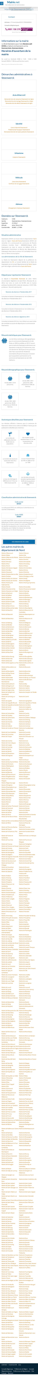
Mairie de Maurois (24, 1017)
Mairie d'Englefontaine (8, 776)
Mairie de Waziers (7, 1341)
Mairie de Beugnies (7, 637)
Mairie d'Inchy (23, 922)
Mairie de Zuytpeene (25, 1356)
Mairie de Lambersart (25, 941)
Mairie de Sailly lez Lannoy (9, 1171)
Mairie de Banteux (7, 599)
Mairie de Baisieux (24, 595)
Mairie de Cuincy (24, 743)
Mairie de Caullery (7, 715)
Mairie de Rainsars (7, 1133)
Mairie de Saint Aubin (25, 1183)
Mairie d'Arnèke (6, 570)
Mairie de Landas (24, 943)
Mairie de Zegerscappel (8, 1354)
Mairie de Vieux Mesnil (8, 1293)
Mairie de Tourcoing (7, 1272)
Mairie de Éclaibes (24, 768)
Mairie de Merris (6, 1023)
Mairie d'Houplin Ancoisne (9, 918)
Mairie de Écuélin (7, 770)
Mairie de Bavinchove (8, 606)
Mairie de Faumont (7, 808)
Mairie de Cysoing (7, 747)
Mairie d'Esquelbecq (8, 795)
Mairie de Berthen (24, 631)
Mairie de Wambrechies (26, 1314)
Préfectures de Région (21, 1369)
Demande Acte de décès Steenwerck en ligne (19, 103)
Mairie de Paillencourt (25, 1090)
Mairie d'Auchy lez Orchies (9, 580)
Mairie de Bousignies (25, 661)
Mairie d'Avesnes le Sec (8, 589)
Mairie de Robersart (25, 1145)
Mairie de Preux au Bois (26, 1110)
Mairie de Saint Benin (25, 1185)
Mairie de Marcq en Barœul (10, 998)
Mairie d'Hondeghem (25, 907)
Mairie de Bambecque (25, 597)
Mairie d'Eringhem (7, 785)
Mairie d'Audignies (24, 580)
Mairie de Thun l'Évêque (9, 1263)
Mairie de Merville (24, 1023)
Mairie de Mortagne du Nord (10, 1046)
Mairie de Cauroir (24, 715)
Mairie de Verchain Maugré (27, 1284)
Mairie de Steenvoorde (26, 1249)
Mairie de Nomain (24, 1067)
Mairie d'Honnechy (25, 909)
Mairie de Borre (23, 650)
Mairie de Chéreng (24, 720)
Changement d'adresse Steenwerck (19, 208)
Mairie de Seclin (23, 1227)
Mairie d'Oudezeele (25, 1088)
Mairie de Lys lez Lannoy (26, 989)
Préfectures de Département (21, 1371)
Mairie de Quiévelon (25, 1120)
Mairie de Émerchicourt (9, 774)
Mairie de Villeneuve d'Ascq (10, 1295)
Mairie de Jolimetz (24, 926)
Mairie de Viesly (23, 1289)
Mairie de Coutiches (7, 734)
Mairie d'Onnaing (24, 1082)
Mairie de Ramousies (25, 1135)
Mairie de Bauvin (7, 604)
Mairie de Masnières (8, 1013)
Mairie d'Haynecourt (25, 892)
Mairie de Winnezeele (8, 1350)
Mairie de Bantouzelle (8, 601)
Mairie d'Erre (23, 787)
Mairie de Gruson (24, 867)
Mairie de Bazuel (24, 606)
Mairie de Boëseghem (25, 646)
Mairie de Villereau (24, 1295)
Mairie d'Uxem (6, 1278)
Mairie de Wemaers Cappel (27, 1341)
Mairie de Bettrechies (25, 635)
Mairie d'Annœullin (24, 562)
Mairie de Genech (24, 850)
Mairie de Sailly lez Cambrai (27, 1168)
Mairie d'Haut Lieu (24, 888)
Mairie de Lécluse (7, 956)
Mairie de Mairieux (24, 991)
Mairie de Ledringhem (8, 958)
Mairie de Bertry (6, 633)
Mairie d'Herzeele (24, 903)
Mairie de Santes (6, 1221)
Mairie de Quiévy (24, 1122)
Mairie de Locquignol (8, 977)
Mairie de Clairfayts (25, 722)
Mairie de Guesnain (7, 869)
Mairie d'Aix (22, 555)
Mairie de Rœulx (6, 1168)
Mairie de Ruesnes (24, 1162)
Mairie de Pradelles (7, 1107)
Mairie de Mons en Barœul (27, 1036)
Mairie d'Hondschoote (8, 909)
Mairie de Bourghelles (25, 656)
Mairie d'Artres (23, 570)
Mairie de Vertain (24, 1287)
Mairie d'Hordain (24, 911)
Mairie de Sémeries (7, 1230)
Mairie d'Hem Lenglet (8, 899)
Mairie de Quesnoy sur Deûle (10, 1120)
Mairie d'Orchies (24, 1084)
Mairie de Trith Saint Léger (9, 1276)
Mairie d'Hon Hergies (8, 907)
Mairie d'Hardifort (24, 878)
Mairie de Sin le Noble (8, 1238)
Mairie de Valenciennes (26, 1278)
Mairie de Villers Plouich (9, 1301)
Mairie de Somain (24, 1242)
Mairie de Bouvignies (8, 671)
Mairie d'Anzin (6, 566)
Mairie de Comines (24, 726)
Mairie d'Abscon (24, 553)
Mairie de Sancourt (24, 1219)
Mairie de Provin (6, 1116)
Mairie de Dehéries (24, 749)
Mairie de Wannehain (25, 1316)
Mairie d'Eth (5, 804)
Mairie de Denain (7, 751)
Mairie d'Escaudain (24, 789)
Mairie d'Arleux (23, 566)
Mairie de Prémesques (25, 1107)
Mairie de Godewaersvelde (27, 854)
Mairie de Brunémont (8, 684)
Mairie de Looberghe (25, 979)
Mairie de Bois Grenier (8, 648)
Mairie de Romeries (25, 1150)
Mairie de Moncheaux (25, 1031)
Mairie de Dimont (24, 753)
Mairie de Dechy (6, 749)
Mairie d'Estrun (6, 802)
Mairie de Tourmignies (25, 1272)
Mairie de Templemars (25, 1255)
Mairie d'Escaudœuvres (9, 791)
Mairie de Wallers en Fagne (10, 1312)
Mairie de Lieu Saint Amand (27, 968)
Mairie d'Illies (5, 922)
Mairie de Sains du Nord (26, 1175)
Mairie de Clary (6, 724)
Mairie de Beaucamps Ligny (10, 608)
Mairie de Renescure (25, 1139)
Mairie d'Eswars (23, 802)
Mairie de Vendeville (8, 1284)
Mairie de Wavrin (24, 1337)
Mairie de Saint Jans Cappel (27, 1192)
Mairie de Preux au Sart (9, 1112)
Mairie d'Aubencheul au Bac (10, 574)
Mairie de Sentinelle (25, 939)
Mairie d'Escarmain (7, 789)
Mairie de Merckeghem (8, 1021)
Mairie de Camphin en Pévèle (27, 692)
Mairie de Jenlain (24, 924)
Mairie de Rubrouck (7, 1162)
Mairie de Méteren (7, 1025)
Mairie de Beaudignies (25, 608)
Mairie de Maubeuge (25, 1015)
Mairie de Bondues (7, 650)
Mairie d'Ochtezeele (25, 1078)
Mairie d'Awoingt (24, 591)
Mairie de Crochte (7, 741)
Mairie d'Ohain (23, 1080)
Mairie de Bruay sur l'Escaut (27, 677)
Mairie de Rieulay (24, 1143)
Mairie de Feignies (7, 810)
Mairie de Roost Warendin (9, 1156)
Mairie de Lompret (7, 979)
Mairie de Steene (7, 1249)
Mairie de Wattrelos (7, 1333)
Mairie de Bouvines (25, 671)
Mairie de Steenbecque (26, 1247)
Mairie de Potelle (24, 1105)
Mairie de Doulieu (24, 949)
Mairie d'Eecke (23, 770)
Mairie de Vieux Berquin (9, 1291)
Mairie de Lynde (6, 989)
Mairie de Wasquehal (8, 1327)
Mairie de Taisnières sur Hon (10, 1255)
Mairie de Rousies (7, 1160)
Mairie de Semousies (25, 1230)
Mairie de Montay (24, 1038)
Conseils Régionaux (7, 1369)
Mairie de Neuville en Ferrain (27, 1055)
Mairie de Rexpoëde (25, 1141)
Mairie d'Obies (23, 1076)
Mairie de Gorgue (7, 935)
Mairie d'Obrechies (7, 1078)
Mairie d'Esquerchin (25, 795)
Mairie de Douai (23, 760)
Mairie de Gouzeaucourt (9, 861)
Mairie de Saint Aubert (8, 1183)
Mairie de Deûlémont (25, 751)
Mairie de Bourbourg (8, 656)
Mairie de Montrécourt (8, 1044)
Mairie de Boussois (24, 667)
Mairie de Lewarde (24, 964)
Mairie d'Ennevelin (24, 779)
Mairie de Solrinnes (7, 1242)
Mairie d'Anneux (6, 562)
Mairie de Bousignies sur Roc (10, 663)
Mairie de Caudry (24, 713)
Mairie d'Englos (23, 776)
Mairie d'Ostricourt (7, 1088)
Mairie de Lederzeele (25, 956)
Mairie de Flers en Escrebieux (10, 821)
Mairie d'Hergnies (24, 899)
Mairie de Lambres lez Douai (10, 943)
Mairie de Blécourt (24, 644)
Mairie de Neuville (7, 939)
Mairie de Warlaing (24, 1322)
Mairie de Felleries (24, 810)
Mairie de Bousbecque (25, 658)
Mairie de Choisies (7, 722)
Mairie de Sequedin (25, 1232)
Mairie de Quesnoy (7, 953)
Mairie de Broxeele (7, 677)
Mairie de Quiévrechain (8, 1122)
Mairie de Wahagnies (25, 1305)
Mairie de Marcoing (25, 996)
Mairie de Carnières (25, 705)
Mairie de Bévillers (24, 639)
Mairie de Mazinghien (8, 1019)
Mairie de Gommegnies (26, 857)
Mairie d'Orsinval (24, 1086)
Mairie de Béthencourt (26, 633)
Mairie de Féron (6, 814)
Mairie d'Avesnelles (25, 587)
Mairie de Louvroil (24, 987)
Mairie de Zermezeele (25, 1354)
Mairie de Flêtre (6, 823)
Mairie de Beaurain (7, 614)
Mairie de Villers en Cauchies (27, 1297)
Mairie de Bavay (24, 604)
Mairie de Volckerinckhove (27, 1303)
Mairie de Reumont (7, 1141)
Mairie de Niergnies (7, 1065)
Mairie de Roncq (24, 1154)
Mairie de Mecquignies (26, 1019)
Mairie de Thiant (6, 1259)
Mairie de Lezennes (25, 966)
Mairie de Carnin (6, 707)
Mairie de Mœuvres (7, 1050)
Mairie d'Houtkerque (8, 920)
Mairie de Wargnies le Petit (27, 1320)
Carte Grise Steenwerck (19, 181)
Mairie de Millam (24, 1025)
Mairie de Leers (23, 958)
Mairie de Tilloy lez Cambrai (27, 1265)
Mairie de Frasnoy (7, 844)
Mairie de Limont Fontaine (9, 975)
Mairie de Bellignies (25, 623)
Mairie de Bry (23, 684)
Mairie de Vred (6, 1305)
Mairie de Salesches (7, 1217)
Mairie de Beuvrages (25, 637)
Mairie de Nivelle (6, 1067)
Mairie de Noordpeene (8, 1069)
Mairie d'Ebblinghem (8, 766)
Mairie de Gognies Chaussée (10, 857)
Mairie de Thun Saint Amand (27, 1263)
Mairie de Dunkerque (25, 764)
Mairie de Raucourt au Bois (10, 1137)
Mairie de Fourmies (7, 840)
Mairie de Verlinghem (8, 1287)
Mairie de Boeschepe (8, 646)
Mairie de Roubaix (7, 1158)
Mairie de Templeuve (8, 1257)
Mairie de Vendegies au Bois (10, 1280)
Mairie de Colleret (7, 726)
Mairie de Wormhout (25, 1350)
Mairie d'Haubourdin (25, 882)
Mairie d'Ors (5, 1086)
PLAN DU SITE (13, 1365)
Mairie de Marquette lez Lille (10, 1010)
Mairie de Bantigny (24, 599)
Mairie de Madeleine (25, 937)
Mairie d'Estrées (6, 800)
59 (13, 262)
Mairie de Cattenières (8, 713)
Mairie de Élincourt (24, 772)
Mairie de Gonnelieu (25, 859)
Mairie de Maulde (7, 1017)
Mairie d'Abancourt (7, 553)
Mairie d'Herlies (23, 901)
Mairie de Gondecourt (8, 859)
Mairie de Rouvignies (25, 1160)
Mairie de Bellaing (7, 623)
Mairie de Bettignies (7, 635)
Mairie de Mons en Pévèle (9, 1038)
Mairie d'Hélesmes (7, 897)
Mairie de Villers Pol (25, 1301)
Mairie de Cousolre (24, 732)
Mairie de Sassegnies (25, 1223)
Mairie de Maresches (8, 1002)
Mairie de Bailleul (7, 595)
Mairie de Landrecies (8, 945)
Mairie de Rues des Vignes (27, 960)
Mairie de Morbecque (25, 1044)
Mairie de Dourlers (24, 762)
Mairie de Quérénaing (25, 1118)
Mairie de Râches (7, 1124)
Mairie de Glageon (7, 854)
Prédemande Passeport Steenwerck (19, 130)
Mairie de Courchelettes (9, 732)
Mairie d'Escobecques (8, 793)
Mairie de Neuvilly (7, 1063)
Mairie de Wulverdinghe (9, 1352)
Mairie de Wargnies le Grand (10, 1320)
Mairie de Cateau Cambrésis (10, 949)
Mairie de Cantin (24, 696)
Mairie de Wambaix (7, 1314)
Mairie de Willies (24, 1348)
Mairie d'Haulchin (24, 884)
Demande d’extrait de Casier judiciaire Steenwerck (19, 132)
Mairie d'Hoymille (24, 920)
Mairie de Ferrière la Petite (9, 816)
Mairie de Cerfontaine (8, 717)
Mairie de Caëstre (24, 688)
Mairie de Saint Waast (8, 1213)
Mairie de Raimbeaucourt (26, 1128)
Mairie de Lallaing (7, 941)
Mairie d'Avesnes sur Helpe (10, 591)
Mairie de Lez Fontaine (8, 966)
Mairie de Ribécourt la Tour (10, 1143)
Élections (10, 1373)
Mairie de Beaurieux (7, 618)
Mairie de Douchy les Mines (10, 762)
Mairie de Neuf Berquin (8, 1053)
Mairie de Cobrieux (24, 724)
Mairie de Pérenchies (25, 1093)
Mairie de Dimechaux (8, 753)
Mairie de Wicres (6, 1346)
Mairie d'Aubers (6, 576)
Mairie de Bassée (24, 928)
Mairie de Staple (6, 1247)
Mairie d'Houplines (24, 918)
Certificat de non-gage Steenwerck (19, 184)
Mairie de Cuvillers (24, 745)
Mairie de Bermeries (7, 629)
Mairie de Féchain (24, 808)
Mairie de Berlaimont (8, 627)
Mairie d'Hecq (23, 894)
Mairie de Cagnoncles (8, 690)
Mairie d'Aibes (6, 555)
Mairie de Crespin (7, 736)
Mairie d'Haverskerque (8, 892)
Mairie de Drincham (7, 764)
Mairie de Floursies (24, 827)
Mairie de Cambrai (24, 690)
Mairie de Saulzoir (24, 1225)
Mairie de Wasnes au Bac (26, 1325)
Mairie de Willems (7, 1348)
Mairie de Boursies (7, 658)
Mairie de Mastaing (7, 1015)
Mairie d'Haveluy (24, 890)
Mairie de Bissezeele (25, 642)
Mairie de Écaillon (24, 766)
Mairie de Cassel (6, 709)
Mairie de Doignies (7, 755)
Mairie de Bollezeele (25, 648)
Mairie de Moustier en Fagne (10, 1048)
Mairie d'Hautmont (7, 890)
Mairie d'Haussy (6, 888)
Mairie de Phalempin (25, 1099)
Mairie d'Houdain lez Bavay (27, 916)
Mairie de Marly (6, 1004)
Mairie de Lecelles (24, 953)
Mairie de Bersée (24, 629)
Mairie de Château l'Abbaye (27, 717)
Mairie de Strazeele (7, 1251)
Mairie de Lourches (7, 983)
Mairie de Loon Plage (8, 981)
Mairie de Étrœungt (25, 804)
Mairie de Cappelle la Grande (10, 705)
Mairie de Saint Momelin (26, 1196)
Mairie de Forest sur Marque (27, 836)
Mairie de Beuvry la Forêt (9, 639)
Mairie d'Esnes (23, 793)
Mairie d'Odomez (7, 1080)
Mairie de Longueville (8, 937)
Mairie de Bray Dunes (8, 673)
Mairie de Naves (24, 1050)
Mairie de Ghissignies (8, 852)
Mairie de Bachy (24, 593)
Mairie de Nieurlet (24, 1065)
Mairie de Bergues (24, 625)
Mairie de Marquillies (25, 1010)
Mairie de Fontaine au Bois (27, 829)
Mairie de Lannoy (24, 945)
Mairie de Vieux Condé (26, 1291)
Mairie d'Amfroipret (25, 557)
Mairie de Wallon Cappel (26, 1312)
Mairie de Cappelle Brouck (9, 703)
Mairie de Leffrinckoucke (9, 960)
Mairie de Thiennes (24, 1259)
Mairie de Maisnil (24, 951)
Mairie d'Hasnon (24, 880)
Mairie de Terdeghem (25, 1257)
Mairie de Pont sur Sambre (10, 1105)
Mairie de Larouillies (7, 947)
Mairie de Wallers (24, 1308)
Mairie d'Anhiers (6, 559)
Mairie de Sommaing (8, 1244)
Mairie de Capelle (7, 701)
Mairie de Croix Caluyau (9, 743)
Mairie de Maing (6, 991)
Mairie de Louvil (6, 987)
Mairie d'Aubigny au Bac (26, 576)
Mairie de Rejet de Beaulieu (10, 1139)
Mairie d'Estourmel (24, 798)
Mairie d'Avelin (6, 587)
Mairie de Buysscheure (8, 688)
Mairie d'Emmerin (24, 774)
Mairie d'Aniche (23, 559)
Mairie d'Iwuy (6, 924)
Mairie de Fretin (23, 848)
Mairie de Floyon (7, 829)
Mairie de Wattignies (8, 1329)
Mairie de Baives (6, 597)
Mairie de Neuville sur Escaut (27, 1059)
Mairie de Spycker (24, 1244)
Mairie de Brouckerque (26, 675)
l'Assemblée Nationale (18, 279)
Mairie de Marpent (7, 1006)
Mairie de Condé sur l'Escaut (10, 728)
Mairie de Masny (24, 1013)
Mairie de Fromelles (7, 850)
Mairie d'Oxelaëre (7, 1090)
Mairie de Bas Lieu (24, 601)
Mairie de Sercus (24, 1234)
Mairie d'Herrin (6, 903)
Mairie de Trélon (6, 1274)
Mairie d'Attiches (24, 572)
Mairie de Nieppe (24, 1063)
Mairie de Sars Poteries (8, 1223)
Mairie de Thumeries (25, 1261)
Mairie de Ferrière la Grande (27, 814)
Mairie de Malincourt (8, 994)
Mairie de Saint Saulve (8, 1206)
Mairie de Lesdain (7, 962)
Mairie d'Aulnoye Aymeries (27, 583)
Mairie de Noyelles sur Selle (10, 1076)
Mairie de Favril (6, 951)
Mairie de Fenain (6, 812)
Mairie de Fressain (24, 846)
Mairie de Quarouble (8, 1118)
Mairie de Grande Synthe (26, 863)
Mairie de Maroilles (24, 1004)
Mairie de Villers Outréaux (27, 1299)
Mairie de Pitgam (7, 1101)
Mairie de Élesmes (7, 772)
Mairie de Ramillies (7, 1135)
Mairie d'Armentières (25, 568)
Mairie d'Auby (23, 578)
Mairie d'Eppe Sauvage (8, 783)
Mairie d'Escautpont (25, 791)
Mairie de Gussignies (25, 869)
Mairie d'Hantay (6, 878)
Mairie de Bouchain (7, 652)
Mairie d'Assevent (7, 572)
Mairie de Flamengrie (25, 930)
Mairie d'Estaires (6, 798)
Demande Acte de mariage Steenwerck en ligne (19, 101)
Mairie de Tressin (24, 1274)
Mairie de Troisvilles (25, 1276)
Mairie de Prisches (24, 1112)
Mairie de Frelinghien (25, 844)
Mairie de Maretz (24, 1002)
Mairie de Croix (23, 741)
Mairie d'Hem (23, 897)
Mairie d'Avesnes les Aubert (27, 589)
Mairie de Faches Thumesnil (10, 806)
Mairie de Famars (24, 806)
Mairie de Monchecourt (9, 1036)
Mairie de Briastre (24, 673)
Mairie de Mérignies (25, 1021)
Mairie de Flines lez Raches (9, 827)
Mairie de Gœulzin (7, 871)
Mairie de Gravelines (8, 867)
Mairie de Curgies (7, 745)
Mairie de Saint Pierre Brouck (10, 1200)
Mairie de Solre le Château (27, 1240)
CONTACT (4, 1365)
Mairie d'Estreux (24, 800)
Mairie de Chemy (7, 720)
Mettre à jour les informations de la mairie (12, 64)
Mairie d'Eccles (6, 768)
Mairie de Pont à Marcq (26, 1103)
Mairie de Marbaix (24, 994)
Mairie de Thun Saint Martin (10, 1265)
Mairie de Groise (24, 935)
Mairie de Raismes (24, 1133)
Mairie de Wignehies (25, 1346)
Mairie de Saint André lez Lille (27, 1179)
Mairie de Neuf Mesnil (25, 1053)
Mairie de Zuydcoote (8, 1356)
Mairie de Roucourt (25, 1158)
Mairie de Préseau (7, 1110)
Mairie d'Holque (24, 905)
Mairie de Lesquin (24, 962)
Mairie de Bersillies (7, 631)
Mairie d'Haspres (7, 882)
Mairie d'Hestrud (7, 905)
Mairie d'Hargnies (7, 880)
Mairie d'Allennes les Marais (10, 557)
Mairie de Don (6, 760)
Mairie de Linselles (24, 975)
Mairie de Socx (23, 1238)
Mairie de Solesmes (7, 1240)
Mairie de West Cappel (25, 1343)
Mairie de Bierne (6, 642)
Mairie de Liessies (7, 968)
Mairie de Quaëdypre (25, 1116)
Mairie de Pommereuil (8, 1103)
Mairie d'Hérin (6, 901)
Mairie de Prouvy (7, 1114)
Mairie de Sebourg (7, 1227)
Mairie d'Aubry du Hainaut (9, 578)
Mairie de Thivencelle (8, 1261)
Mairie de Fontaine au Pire (9, 831)
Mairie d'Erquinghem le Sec (27, 785)
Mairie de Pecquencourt (9, 1093)
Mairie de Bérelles (7, 625)
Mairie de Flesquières (25, 821)
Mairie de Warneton (7, 1325)
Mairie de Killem (6, 928)
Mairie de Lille (23, 970)
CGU (19, 1365)
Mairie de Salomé (24, 1217)
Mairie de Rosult (24, 1156)
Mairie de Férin (23, 812)
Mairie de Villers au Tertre (9, 1297)
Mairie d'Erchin (23, 783)
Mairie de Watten (24, 1327)
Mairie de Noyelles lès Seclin (27, 1069)
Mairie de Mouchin (24, 1046)
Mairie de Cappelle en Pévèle (27, 703)
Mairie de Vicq (6, 1289)
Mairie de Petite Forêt (8, 1099)
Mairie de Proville (24, 1114)
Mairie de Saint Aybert (8, 1185)
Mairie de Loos (23, 981)
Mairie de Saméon (7, 1219)
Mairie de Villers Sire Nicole (10, 1303)
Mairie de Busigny (24, 686)
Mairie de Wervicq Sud (8, 1343)
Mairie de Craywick (24, 734)
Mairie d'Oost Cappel (8, 1084)
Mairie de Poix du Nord (26, 1101)
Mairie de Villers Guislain (9, 1299)
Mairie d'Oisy (5, 1082)
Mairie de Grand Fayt (25, 861)
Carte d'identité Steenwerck (19, 127)
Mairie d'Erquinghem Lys (9, 787)
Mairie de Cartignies (25, 707)
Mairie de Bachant (7, 593)
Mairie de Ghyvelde (25, 852)
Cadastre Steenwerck (19, 157)
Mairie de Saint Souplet (26, 1206)
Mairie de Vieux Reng (25, 1293)
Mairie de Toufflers (24, 1268)
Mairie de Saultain (7, 1225)
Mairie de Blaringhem (8, 644)
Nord (34, 239)
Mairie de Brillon (6, 675)
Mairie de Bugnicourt (8, 686)
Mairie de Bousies (7, 661)
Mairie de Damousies (25, 747)
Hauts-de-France (17, 241)
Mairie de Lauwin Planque (27, 947)
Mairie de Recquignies (25, 1137)
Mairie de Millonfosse (8, 1027)
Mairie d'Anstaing (24, 564)
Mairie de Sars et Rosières (26, 1221)
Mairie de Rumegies (7, 1164)
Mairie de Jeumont (7, 926)
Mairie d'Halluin (6, 876)
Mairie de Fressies (7, 848)
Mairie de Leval (6, 964)
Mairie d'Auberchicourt (26, 574)
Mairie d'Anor (6, 564)
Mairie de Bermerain (25, 627)
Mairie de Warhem (7, 1322)
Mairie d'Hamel (23, 876)
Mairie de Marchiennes (8, 996)
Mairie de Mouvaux (25, 1048)
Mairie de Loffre (24, 977)
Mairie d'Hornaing (7, 916)
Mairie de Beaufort (7, 610)
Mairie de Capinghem (25, 701)
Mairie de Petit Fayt (25, 1095)
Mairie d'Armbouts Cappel (9, 568)
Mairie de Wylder (24, 1352)
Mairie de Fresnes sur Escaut (10, 846)
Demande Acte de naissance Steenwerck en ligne (19, 99)
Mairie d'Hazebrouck (8, 894)
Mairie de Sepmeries (8, 1232)
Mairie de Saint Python (26, 1200)
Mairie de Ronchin (7, 1154)
